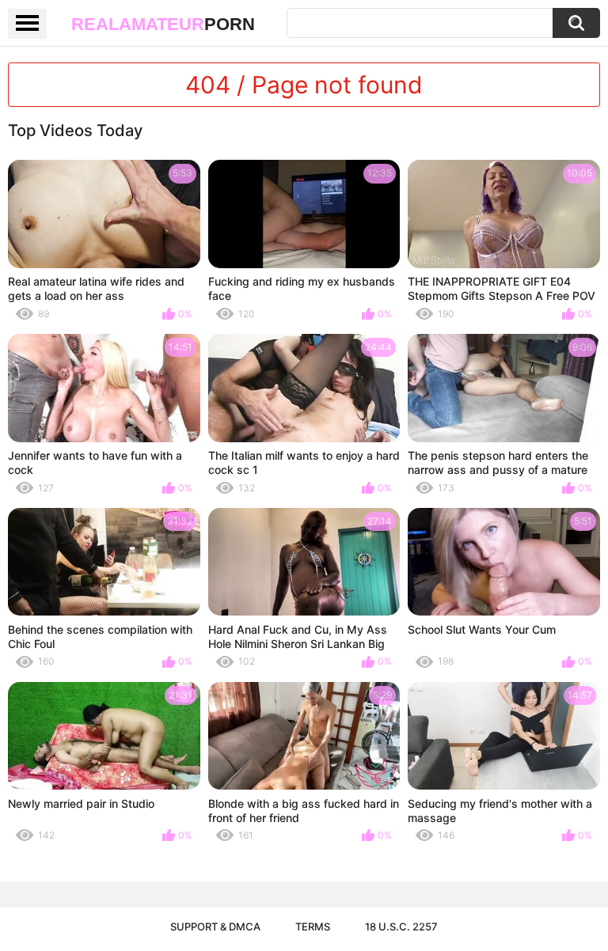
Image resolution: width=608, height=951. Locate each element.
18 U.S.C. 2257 (401, 926)
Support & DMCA (215, 926)
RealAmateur (163, 24)
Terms (312, 926)
